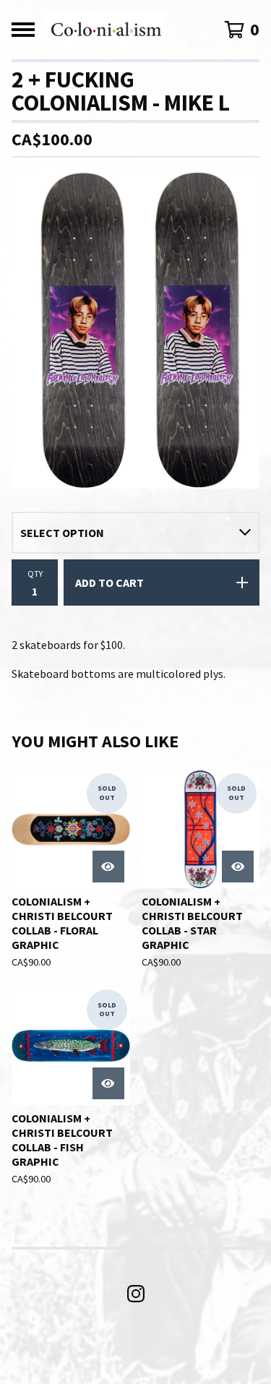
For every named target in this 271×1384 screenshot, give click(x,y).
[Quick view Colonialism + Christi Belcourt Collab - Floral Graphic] (108, 866)
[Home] (106, 30)
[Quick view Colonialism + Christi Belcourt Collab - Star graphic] (238, 866)
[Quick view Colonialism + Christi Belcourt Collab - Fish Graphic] (108, 1083)
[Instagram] (136, 1293)
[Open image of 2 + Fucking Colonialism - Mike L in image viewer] (135, 329)
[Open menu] (23, 29)
